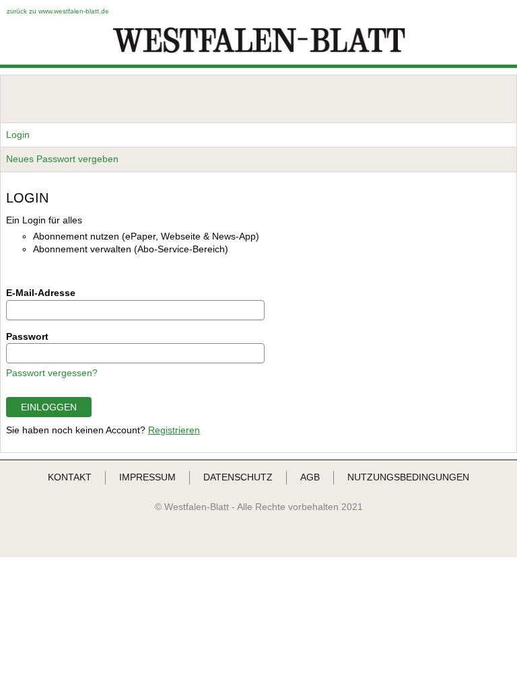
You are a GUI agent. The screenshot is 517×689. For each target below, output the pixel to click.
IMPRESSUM (147, 477)
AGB (310, 477)
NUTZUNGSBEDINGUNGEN (408, 477)
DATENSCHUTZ (238, 477)
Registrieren (174, 430)
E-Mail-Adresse (40, 292)
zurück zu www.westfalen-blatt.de (58, 11)
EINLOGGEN (49, 407)
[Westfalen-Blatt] (258, 51)
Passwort (27, 336)
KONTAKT (70, 477)
